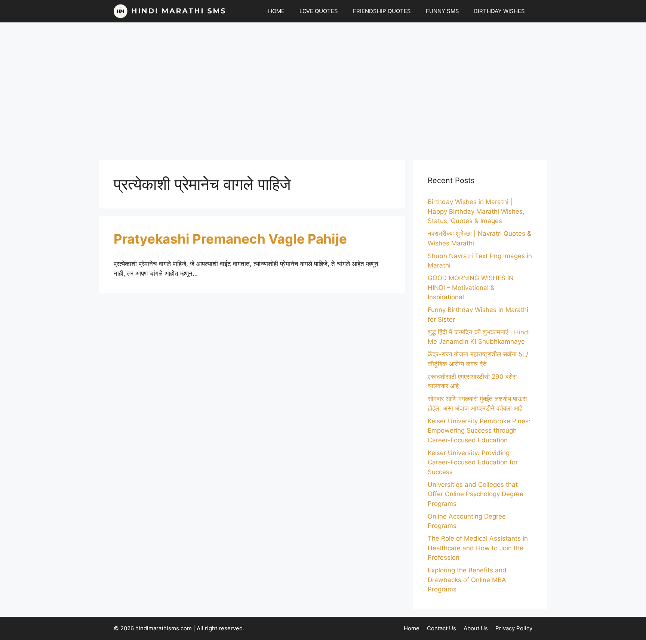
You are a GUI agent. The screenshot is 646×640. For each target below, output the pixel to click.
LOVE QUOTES (318, 11)
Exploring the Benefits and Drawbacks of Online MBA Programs (467, 579)
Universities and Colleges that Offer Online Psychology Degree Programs (475, 494)
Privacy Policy (513, 628)
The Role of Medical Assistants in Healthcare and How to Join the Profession (478, 548)
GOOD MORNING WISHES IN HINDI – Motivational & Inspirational (471, 287)
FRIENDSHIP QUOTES (382, 11)
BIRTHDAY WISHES (499, 11)
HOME (276, 11)
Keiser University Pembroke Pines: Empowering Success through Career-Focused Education (479, 430)
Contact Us (441, 628)
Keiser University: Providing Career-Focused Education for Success (473, 462)
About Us (476, 628)
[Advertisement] (323, 87)
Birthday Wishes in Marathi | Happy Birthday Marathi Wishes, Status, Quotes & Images (476, 211)
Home (411, 628)
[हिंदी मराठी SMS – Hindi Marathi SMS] (170, 11)
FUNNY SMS (442, 11)
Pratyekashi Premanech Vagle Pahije (230, 239)
